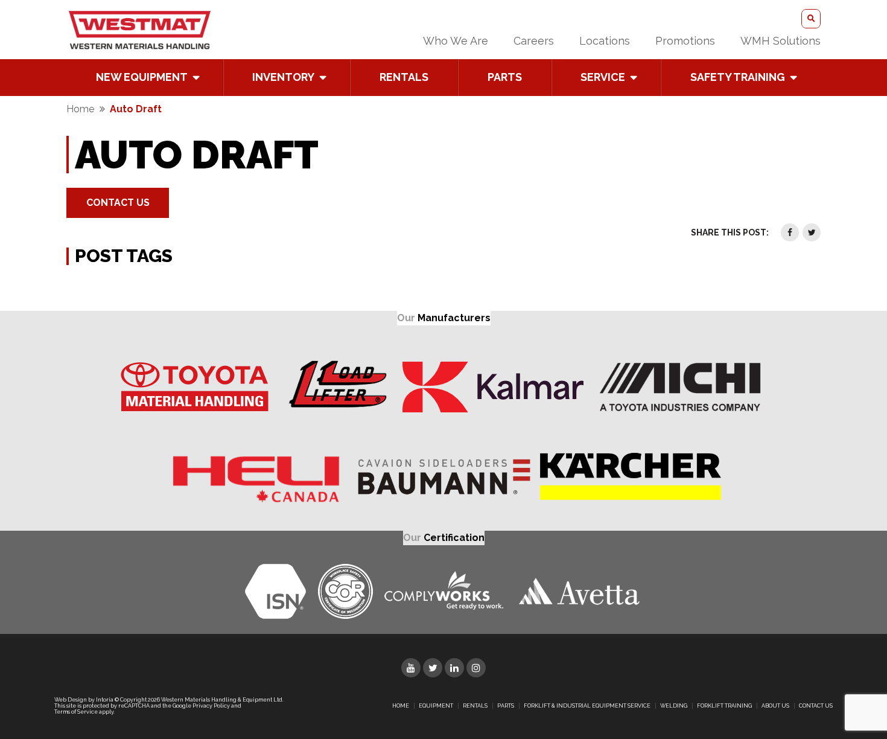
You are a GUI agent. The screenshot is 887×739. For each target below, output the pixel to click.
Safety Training (737, 77)
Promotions (685, 40)
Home (80, 109)
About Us (775, 706)
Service (602, 77)
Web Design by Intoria (83, 700)
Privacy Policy (211, 706)
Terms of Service (76, 712)
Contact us (816, 706)
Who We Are (455, 40)
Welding (673, 706)
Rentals (404, 77)
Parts (505, 77)
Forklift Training (724, 706)
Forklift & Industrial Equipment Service (587, 706)
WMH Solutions (780, 40)
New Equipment (142, 77)
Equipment (436, 706)
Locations (604, 40)
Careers (533, 40)
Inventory (283, 77)
